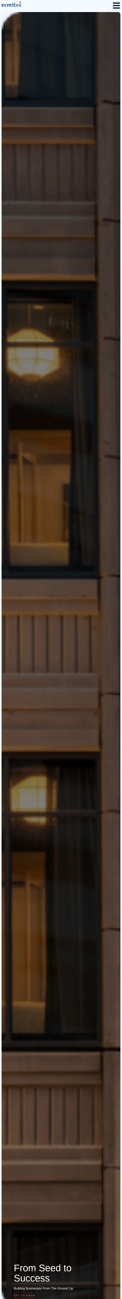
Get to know (24, 1295)
